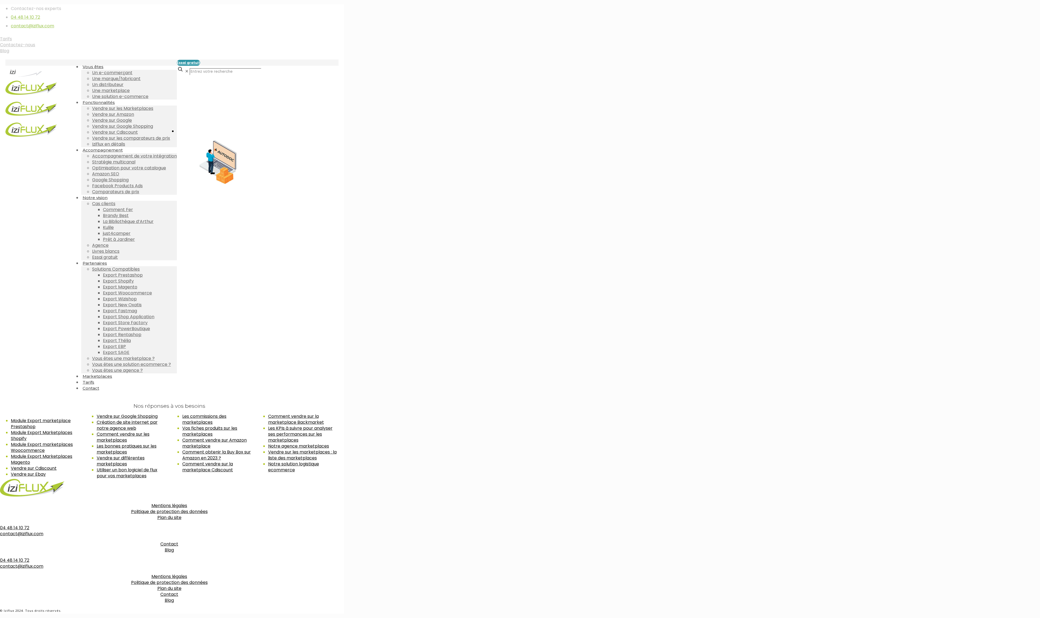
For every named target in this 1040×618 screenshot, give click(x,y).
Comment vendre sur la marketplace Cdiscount (207, 467)
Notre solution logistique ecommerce (293, 467)
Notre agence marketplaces (298, 446)
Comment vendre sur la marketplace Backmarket (296, 419)
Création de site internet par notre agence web (127, 425)
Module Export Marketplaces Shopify (41, 435)
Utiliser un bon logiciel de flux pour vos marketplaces (127, 473)
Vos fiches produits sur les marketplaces (209, 431)
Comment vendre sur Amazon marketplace (214, 443)
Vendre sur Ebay (28, 474)
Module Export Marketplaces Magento (41, 459)
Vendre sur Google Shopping (127, 416)
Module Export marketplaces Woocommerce (42, 447)
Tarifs (6, 39)
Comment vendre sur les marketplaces (123, 437)
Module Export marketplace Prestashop (41, 424)
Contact (169, 544)
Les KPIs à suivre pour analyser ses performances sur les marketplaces (300, 434)
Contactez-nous (17, 45)
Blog (4, 51)
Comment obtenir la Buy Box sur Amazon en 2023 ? (216, 455)
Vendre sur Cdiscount (34, 468)
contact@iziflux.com (32, 26)
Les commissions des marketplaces (204, 419)
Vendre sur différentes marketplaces (121, 461)
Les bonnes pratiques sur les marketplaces (127, 449)
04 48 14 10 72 (25, 17)
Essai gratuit (188, 62)
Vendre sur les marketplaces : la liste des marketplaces (302, 455)
